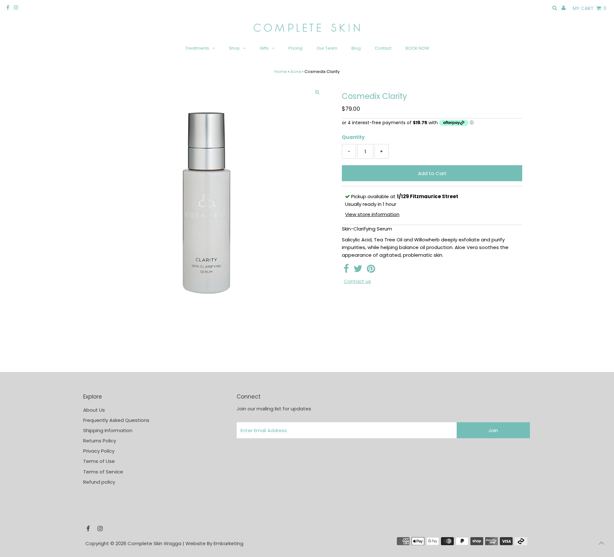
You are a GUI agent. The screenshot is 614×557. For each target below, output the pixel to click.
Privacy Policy (98, 451)
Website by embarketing (214, 543)
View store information (372, 214)
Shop (234, 48)
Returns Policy (99, 440)
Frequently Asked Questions (116, 420)
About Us (94, 410)
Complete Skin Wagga (154, 543)
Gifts (264, 48)
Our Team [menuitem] (327, 48)
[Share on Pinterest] (371, 270)
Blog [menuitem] (356, 48)
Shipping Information (107, 430)
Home (280, 72)
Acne (295, 72)
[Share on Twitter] (357, 270)
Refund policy (99, 482)
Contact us (357, 281)
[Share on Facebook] (346, 270)
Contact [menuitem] (383, 48)
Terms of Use (99, 461)
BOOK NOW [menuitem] (417, 48)
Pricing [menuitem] (295, 48)
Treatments (197, 48)
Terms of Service (103, 471)
